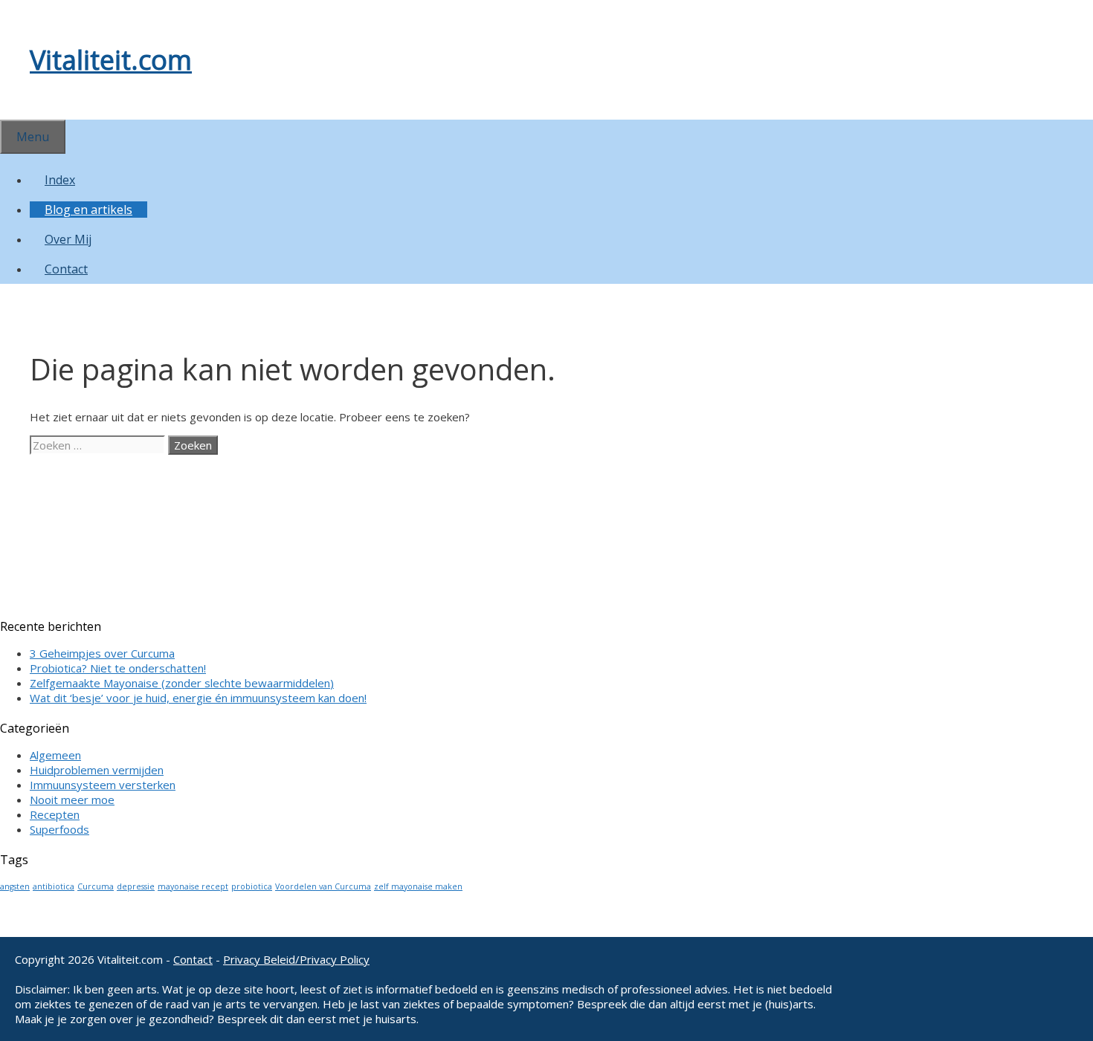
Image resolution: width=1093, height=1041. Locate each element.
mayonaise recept (193, 886)
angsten (15, 886)
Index (60, 180)
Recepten (55, 814)
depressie (136, 886)
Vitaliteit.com (111, 60)
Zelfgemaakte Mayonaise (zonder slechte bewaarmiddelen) (182, 682)
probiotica (251, 886)
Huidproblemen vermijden (97, 769)
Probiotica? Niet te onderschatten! (118, 668)
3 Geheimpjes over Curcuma (102, 653)
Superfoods (59, 829)
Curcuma (95, 886)
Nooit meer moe (72, 799)
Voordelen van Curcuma (323, 886)
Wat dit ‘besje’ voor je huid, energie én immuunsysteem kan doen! (198, 697)
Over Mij (68, 239)
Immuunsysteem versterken (102, 784)
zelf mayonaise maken (418, 886)
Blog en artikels (88, 209)
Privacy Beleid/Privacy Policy (296, 959)
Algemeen (55, 754)
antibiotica (53, 886)
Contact (66, 269)
